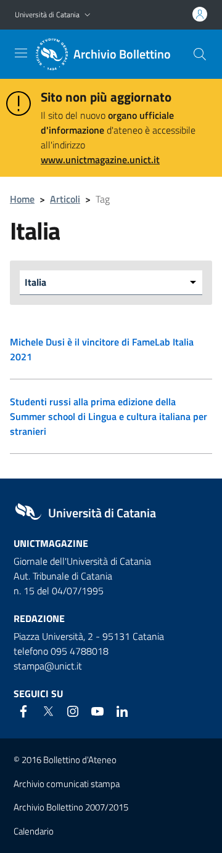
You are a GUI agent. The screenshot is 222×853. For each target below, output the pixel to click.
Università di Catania (47, 14)
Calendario (34, 831)
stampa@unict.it (48, 665)
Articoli (65, 199)
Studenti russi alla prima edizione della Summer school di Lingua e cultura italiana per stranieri (108, 416)
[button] (87, 15)
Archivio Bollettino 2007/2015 (71, 807)
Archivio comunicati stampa (67, 784)
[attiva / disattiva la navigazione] (21, 53)
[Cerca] (199, 54)
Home (22, 199)
